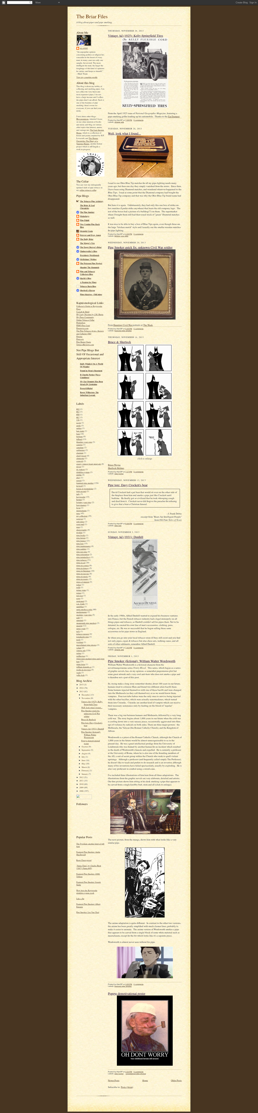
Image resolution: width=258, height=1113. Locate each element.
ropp (78, 598)
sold (78, 617)
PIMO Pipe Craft (83, 325)
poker (78, 584)
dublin (79, 474)
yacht (78, 672)
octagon (79, 518)
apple (78, 425)
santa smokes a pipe (84, 609)
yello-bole (80, 675)
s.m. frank (80, 603)
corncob (79, 461)
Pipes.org (80, 339)
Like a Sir (80, 898)
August (85, 753)
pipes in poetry (82, 579)
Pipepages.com (82, 328)
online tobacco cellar (88, 190)
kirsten (79, 499)
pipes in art (80, 562)
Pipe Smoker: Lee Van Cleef (87, 912)
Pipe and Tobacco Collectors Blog (87, 273)
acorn (78, 422)
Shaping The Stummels (89, 267)
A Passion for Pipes (88, 282)
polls (78, 587)
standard (79, 620)
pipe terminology (83, 557)
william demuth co (83, 667)
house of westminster (84, 488)
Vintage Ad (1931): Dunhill (92, 728)
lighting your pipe (83, 502)
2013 (81, 691)
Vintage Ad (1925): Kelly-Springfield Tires (92, 703)
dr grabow (80, 469)
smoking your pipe (84, 614)
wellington (80, 656)
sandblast (80, 606)
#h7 (78, 417)
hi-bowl (79, 485)
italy (78, 494)
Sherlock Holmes (116, 468)
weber (78, 653)
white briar (80, 664)
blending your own (84, 442)
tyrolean (79, 642)
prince (78, 593)
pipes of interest (82, 582)
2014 (81, 688)
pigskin (79, 532)
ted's (78, 631)
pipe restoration (82, 554)
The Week (148, 325)
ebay (78, 477)
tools (78, 639)
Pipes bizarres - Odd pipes (91, 294)
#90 (78, 414)
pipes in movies (82, 573)
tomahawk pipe (82, 636)
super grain (80, 628)
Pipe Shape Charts (83, 342)
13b (78, 420)
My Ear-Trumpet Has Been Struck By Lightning (91, 383)
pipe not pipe (81, 551)
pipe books (80, 535)
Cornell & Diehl (82, 311)
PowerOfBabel (86, 388)
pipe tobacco (81, 560)
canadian (80, 447)
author (79, 428)
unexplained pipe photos (86, 645)
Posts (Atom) (127, 1087)
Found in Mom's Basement (91, 370)
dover (78, 466)
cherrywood (81, 455)
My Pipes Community (85, 317)
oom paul (80, 524)
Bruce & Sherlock (88, 719)
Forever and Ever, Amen (90, 235)
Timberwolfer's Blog (88, 251)
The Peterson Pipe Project (91, 263)
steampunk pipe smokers (86, 623)
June (84, 760)
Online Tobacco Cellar (85, 320)
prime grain (81, 590)
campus (79, 444)
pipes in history (82, 568)
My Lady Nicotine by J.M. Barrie (89, 314)
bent (78, 433)
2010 (81, 784)
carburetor (80, 450)
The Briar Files (92, 16)
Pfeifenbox (80, 322)
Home (145, 1080)
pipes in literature (83, 570)
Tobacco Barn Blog (88, 286)
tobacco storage (82, 634)
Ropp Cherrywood (83, 860)
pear (78, 527)
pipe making (81, 549)
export (79, 480)
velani (78, 647)
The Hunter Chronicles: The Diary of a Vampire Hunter (87, 141)
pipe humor (81, 540)
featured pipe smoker (85, 483)
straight (79, 625)
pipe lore (80, 543)
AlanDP (84, 48)
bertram (79, 436)
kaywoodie (80, 497)
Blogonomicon (82, 119)
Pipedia (79, 336)
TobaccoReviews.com (85, 344)
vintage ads (80, 650)
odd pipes (80, 521)
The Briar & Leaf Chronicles (87, 207)
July (83, 756)
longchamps (81, 505)
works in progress (83, 669)
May (84, 763)
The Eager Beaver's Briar (91, 247)
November (86, 698)
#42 (78, 409)
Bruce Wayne (114, 464)
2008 (81, 791)
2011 (81, 780)
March (84, 767)
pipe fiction (80, 538)
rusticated (80, 601)
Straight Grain (86, 231)
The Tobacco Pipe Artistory (91, 201)
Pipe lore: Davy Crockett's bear (128, 485)
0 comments (138, 120)
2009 (81, 787)
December (86, 694)
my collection (81, 516)
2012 (81, 777)
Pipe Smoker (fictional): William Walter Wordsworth (91, 735)
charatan (79, 453)
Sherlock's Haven (87, 290)
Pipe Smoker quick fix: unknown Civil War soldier (90, 713)
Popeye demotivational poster (126, 993)
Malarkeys (84, 216)
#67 (78, 411)
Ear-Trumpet (174, 116)
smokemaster (81, 612)
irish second (81, 491)
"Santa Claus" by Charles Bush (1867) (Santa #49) (88, 867)
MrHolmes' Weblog (88, 259)
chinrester (80, 458)
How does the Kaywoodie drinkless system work (86, 891)
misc (78, 513)
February (86, 770)
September (86, 750)
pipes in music (82, 576)
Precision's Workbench (89, 255)
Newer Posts (113, 1080)
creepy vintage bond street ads (88, 464)
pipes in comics (82, 565)
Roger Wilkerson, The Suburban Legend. (89, 394)
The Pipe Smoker (87, 212)
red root (79, 595)
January (85, 774)
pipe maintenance (83, 546)
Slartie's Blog (85, 278)
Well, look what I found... (91, 707)
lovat (78, 507)
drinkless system (83, 472)
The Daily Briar (86, 239)
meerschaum (81, 510)
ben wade (80, 431)
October (85, 746)
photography (81, 529)
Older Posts (176, 1080)
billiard (79, 439)
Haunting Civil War (122, 325)
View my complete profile (86, 77)
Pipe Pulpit (84, 220)
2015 (81, 684)
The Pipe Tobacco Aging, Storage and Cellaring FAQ (90, 332)
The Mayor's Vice (87, 243)
